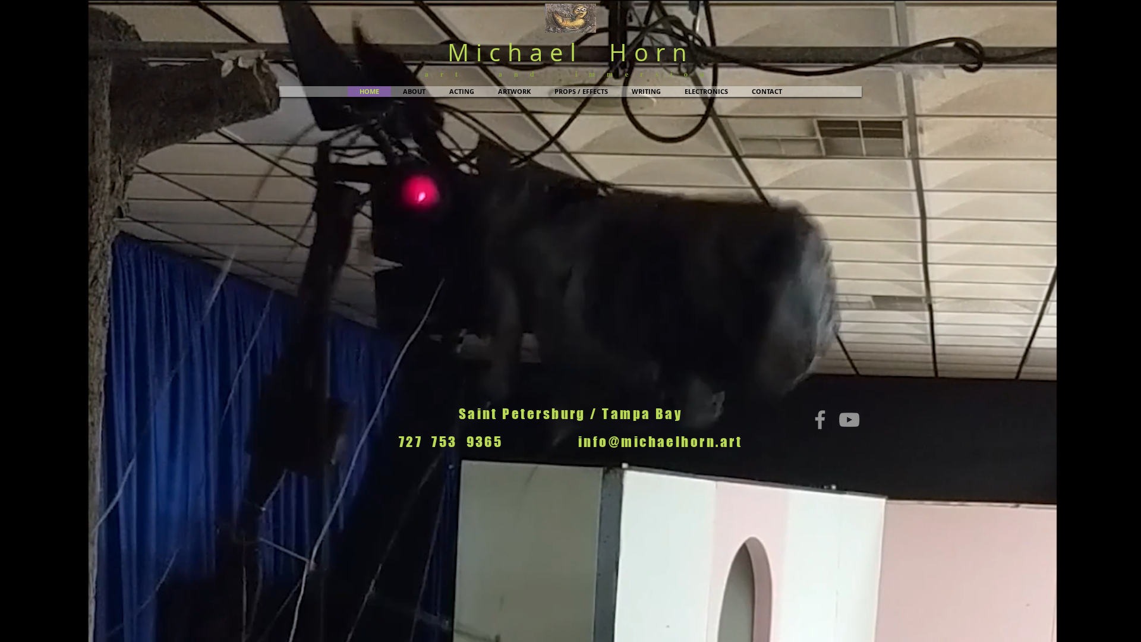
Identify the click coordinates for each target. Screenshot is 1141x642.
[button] (414, 91)
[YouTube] (849, 419)
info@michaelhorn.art (660, 441)
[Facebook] (820, 419)
